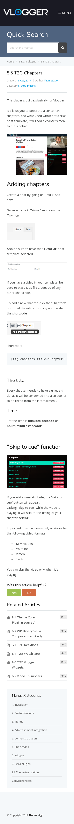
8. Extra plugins (27, 85)
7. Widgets (18, 755)
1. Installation (20, 704)
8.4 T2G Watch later (26, 653)
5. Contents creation (24, 738)
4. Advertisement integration (29, 730)
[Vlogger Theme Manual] (25, 18)
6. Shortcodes (20, 747)
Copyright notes (22, 781)
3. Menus (17, 721)
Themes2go (51, 80)
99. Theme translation (25, 772)
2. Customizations (23, 713)
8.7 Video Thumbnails (27, 676)
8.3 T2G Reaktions (25, 645)
